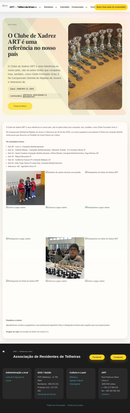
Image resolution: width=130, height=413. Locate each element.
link (46, 332)
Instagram (118, 357)
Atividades (48, 7)
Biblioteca (74, 377)
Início (21, 7)
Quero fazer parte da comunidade (111, 7)
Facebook (97, 357)
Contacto (105, 394)
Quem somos (31, 7)
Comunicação (77, 7)
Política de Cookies (75, 405)
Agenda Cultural (76, 380)
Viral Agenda (75, 384)
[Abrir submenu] (40, 7)
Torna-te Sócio (20, 106)
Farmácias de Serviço (47, 394)
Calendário (64, 7)
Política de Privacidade (56, 405)
